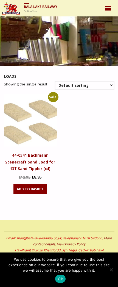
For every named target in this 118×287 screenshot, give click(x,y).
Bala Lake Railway (40, 6)
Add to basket (30, 189)
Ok (60, 279)
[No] (111, 269)
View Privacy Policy (71, 244)
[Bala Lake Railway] (11, 8)
